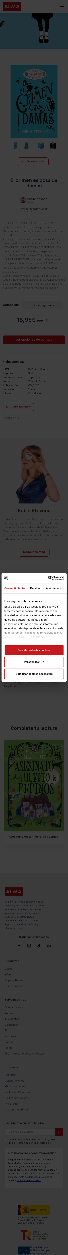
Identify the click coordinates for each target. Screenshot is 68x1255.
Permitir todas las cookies (34, 650)
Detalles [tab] (35, 588)
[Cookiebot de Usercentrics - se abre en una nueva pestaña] (48, 578)
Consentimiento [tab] (14, 588)
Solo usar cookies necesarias (34, 673)
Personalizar (32, 661)
